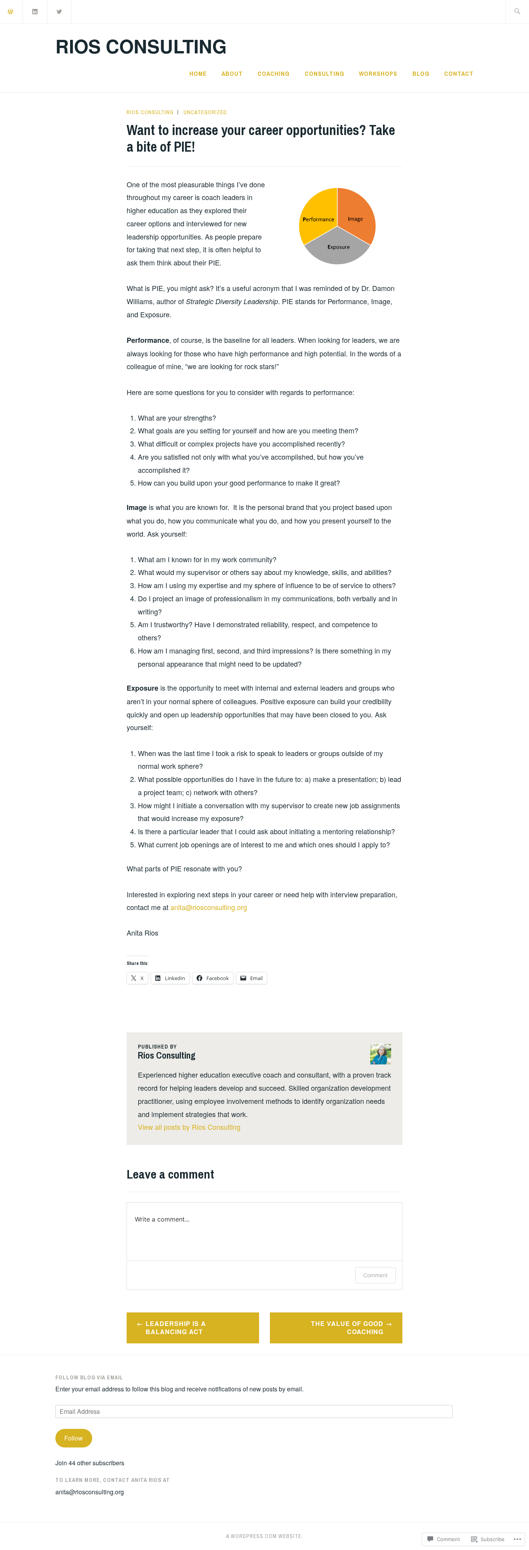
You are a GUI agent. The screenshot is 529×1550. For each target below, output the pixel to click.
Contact (459, 73)
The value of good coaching (347, 1327)
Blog (420, 73)
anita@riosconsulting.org (208, 907)
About (232, 73)
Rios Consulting (141, 46)
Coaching (274, 73)
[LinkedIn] (35, 11)
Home (198, 73)
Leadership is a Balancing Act (176, 1327)
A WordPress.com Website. (264, 1536)
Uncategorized (205, 112)
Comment (375, 1275)
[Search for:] (517, 12)
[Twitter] (60, 11)
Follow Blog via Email (89, 1377)
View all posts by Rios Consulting (189, 1127)
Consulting (324, 73)
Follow (73, 1438)
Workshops (378, 73)
